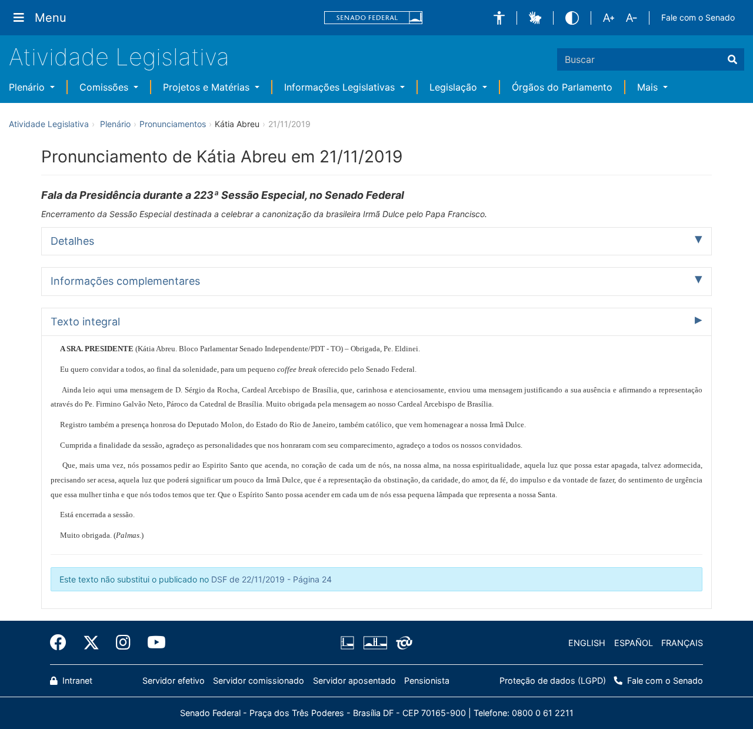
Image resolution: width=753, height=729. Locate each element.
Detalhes (72, 241)
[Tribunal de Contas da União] (402, 643)
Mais (649, 87)
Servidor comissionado (258, 680)
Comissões (105, 87)
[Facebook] (62, 642)
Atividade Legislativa (119, 56)
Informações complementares (125, 281)
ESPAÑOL (633, 643)
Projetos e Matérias (207, 87)
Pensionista (426, 680)
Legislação (454, 87)
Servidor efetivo (173, 680)
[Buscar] (732, 59)
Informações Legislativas (341, 87)
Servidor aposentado (354, 680)
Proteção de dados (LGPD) (552, 680)
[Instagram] (123, 642)
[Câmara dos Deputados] (349, 643)
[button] (499, 18)
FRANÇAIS (682, 643)
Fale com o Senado (698, 17)
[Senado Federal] (373, 18)
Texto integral (85, 321)
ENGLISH (586, 643)
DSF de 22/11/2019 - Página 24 (271, 579)
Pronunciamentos (172, 124)
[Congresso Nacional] (374, 643)
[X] (91, 642)
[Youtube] (152, 642)
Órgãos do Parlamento (562, 87)
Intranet (76, 680)
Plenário (28, 87)
